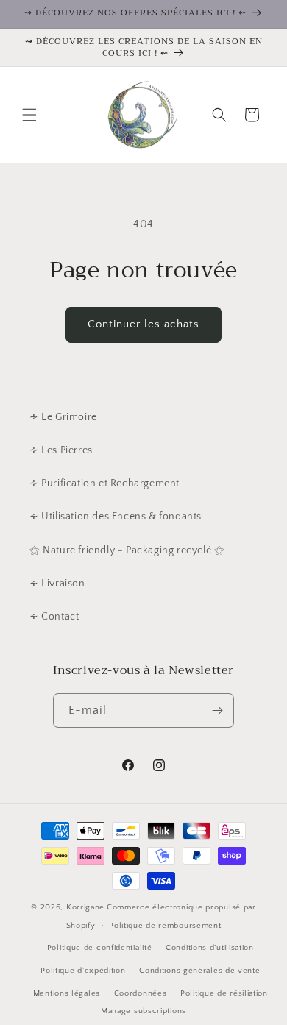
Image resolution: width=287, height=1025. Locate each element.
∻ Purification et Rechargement (104, 483)
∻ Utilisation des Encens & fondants (115, 516)
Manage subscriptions (143, 1011)
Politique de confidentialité (99, 947)
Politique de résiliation (224, 993)
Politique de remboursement (165, 925)
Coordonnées (140, 993)
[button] (29, 115)
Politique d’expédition (82, 970)
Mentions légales (66, 993)
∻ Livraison (57, 583)
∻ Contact (54, 617)
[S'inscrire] (217, 710)
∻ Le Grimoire (63, 417)
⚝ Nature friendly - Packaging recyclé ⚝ (126, 550)
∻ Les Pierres (61, 450)
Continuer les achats (143, 324)
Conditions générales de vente (199, 970)
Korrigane (85, 907)
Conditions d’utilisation (210, 947)
